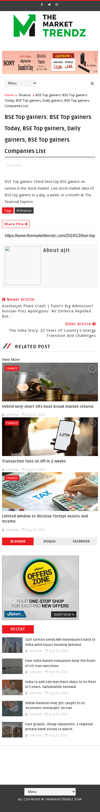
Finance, (16, 165)
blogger (18, 541)
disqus (49, 541)
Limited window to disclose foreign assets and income (45, 519)
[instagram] (56, 4)
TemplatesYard (48, 806)
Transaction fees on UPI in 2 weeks (34, 461)
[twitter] (49, 4)
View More (11, 359)
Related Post (33, 347)
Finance (25, 95)
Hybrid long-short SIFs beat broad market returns (48, 406)
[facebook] (41, 4)
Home (9, 95)
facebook (81, 541)
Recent (18, 629)
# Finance (24, 210)
